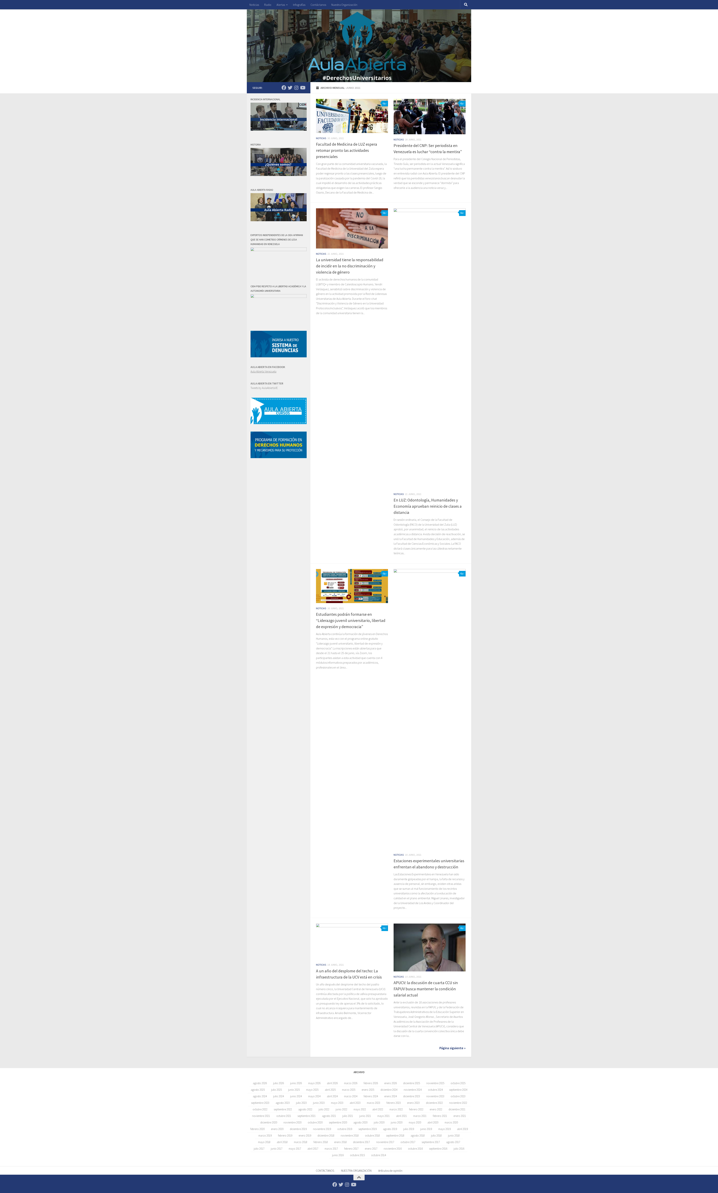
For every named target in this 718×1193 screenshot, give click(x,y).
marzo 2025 (348, 1089)
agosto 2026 (260, 1083)
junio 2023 (319, 1103)
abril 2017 (312, 1148)
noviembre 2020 (292, 1122)
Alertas (281, 5)
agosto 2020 (360, 1122)
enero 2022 (436, 1109)
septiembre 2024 (458, 1089)
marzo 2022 (396, 1109)
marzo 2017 (331, 1148)
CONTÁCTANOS (325, 1170)
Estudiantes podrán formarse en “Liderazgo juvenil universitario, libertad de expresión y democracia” (350, 620)
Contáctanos (318, 5)
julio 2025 (276, 1089)
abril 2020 (432, 1122)
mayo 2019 (444, 1129)
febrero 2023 (393, 1103)
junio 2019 (426, 1129)
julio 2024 (278, 1096)
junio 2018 (454, 1135)
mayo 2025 (312, 1089)
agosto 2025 (258, 1089)
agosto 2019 (390, 1129)
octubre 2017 (408, 1142)
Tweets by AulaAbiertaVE (264, 388)
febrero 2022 (416, 1109)
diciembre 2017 (361, 1142)
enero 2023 (413, 1103)
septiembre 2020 (338, 1122)
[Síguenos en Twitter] (290, 87)
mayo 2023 (337, 1103)
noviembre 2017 (385, 1142)
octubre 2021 (283, 1116)
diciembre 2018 (325, 1135)
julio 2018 (436, 1135)
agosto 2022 (305, 1109)
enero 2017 (371, 1148)
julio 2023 (301, 1103)
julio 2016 (459, 1148)
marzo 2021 (419, 1116)
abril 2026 (332, 1083)
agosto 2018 (418, 1135)
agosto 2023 (283, 1103)
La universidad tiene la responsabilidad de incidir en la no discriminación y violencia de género (349, 266)
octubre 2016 (415, 1148)
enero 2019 (305, 1135)
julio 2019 (408, 1129)
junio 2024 (296, 1096)
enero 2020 (277, 1129)
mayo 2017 (295, 1148)
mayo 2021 (383, 1116)
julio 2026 (278, 1083)
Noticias (254, 5)
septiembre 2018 (395, 1135)
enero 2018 (340, 1142)
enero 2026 (390, 1083)
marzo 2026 (350, 1083)
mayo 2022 (360, 1109)
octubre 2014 (378, 1155)
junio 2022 (341, 1109)
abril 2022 (377, 1109)
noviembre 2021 (261, 1116)
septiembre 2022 (283, 1109)
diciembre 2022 (434, 1103)
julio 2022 (324, 1109)
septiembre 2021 (306, 1116)
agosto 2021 (329, 1116)
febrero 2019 (285, 1135)
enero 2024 (390, 1096)
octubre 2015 (357, 1155)
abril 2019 (462, 1129)
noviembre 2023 (435, 1096)
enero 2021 (459, 1116)
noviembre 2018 (350, 1135)
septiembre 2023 (260, 1103)
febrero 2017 (351, 1148)
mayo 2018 (264, 1142)
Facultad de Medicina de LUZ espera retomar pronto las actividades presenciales (346, 150)
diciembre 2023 (411, 1096)
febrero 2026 (371, 1083)
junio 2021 (365, 1116)
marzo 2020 (451, 1122)
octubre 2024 (435, 1089)
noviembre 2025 (435, 1083)
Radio (267, 5)
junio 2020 (396, 1122)
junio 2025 (294, 1089)
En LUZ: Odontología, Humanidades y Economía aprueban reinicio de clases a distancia (428, 506)
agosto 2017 (453, 1142)
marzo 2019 (265, 1135)
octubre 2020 (315, 1122)
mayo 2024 (314, 1096)
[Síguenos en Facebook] (284, 87)
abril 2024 (332, 1096)
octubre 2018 (372, 1135)
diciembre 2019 (298, 1129)
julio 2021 (347, 1116)
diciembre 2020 (268, 1122)
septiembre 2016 (438, 1148)
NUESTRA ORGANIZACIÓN (356, 1170)
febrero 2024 (371, 1096)
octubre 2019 (344, 1129)
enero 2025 (368, 1089)
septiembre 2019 (367, 1129)
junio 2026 (296, 1083)
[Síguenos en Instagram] (296, 87)
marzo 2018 (300, 1142)
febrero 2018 (321, 1142)
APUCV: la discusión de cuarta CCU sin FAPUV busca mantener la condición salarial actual (426, 989)
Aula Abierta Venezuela (263, 371)
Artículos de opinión (390, 1170)
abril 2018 (282, 1142)
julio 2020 (379, 1122)
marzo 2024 (350, 1096)
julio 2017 (259, 1148)
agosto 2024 (260, 1096)
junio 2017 (276, 1148)
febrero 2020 (257, 1129)
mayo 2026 (314, 1083)
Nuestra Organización (344, 5)
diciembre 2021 (457, 1109)
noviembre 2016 (393, 1148)
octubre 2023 (458, 1096)
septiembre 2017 (431, 1142)
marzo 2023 (373, 1103)
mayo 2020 (415, 1122)
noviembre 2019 (322, 1129)
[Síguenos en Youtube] (302, 87)
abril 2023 (355, 1103)
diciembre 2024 (389, 1089)
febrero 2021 (440, 1116)
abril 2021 (401, 1116)
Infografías (299, 5)
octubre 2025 (458, 1083)
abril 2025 (330, 1089)
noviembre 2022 (458, 1103)
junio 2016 (338, 1155)
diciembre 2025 (411, 1083)
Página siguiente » (452, 1048)
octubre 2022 (260, 1109)
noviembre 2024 (413, 1089)
